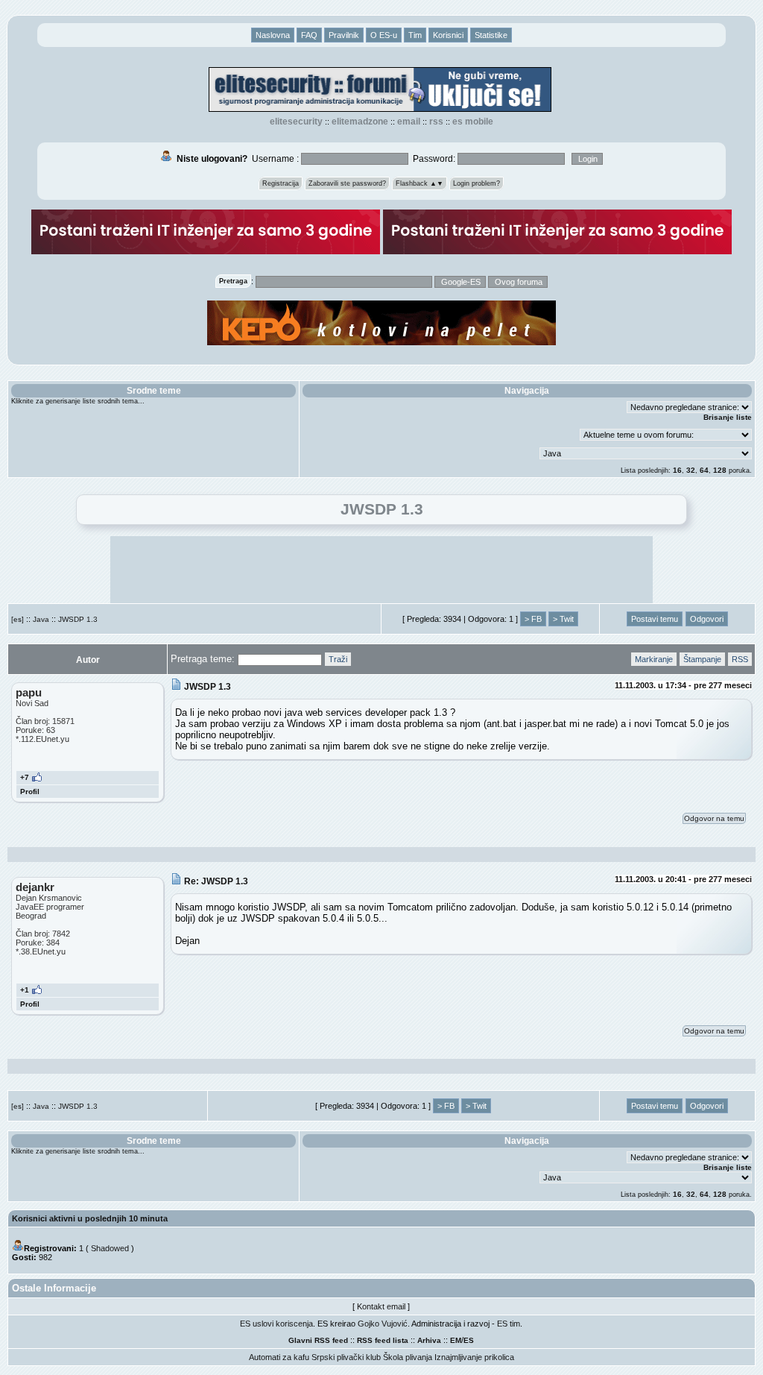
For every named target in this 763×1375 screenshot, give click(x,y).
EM (455, 1340)
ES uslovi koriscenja (276, 1323)
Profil (29, 791)
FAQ (309, 35)
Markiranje (654, 659)
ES (468, 1340)
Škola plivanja (407, 1357)
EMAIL (408, 121)
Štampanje (702, 659)
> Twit (563, 618)
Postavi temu (654, 618)
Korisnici (448, 35)
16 (677, 470)
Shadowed (110, 1248)
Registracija (280, 183)
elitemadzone (360, 121)
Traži (338, 659)
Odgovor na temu (714, 818)
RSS (436, 121)
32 (690, 470)
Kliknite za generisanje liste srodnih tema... (78, 401)
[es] (17, 619)
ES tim (508, 1323)
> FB (533, 618)
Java (41, 619)
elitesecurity (296, 121)
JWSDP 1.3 (78, 619)
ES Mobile (472, 121)
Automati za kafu (279, 1357)
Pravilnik (344, 35)
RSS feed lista (382, 1340)
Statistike (491, 35)
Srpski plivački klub (346, 1357)
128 (719, 470)
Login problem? (476, 183)
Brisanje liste (727, 417)
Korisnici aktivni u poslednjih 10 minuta (90, 1218)
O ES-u (383, 35)
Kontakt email (381, 1306)
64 (704, 470)
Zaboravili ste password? (347, 183)
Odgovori (707, 618)
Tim (415, 35)
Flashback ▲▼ (419, 183)
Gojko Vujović (383, 1323)
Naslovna (273, 35)
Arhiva (429, 1340)
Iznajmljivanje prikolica (474, 1357)
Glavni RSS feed (318, 1340)
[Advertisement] (381, 569)
